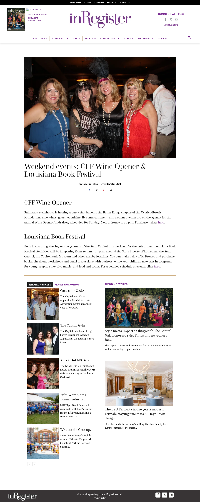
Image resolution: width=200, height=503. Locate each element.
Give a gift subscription (34, 19)
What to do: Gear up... (76, 430)
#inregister (171, 25)
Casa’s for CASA (72, 290)
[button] (189, 37)
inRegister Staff (112, 183)
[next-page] (34, 464)
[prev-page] (29, 464)
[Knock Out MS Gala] (43, 373)
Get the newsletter (38, 14)
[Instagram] (176, 19)
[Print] (111, 190)
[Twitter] (170, 19)
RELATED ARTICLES (40, 284)
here (161, 222)
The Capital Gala (72, 325)
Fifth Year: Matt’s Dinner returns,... (73, 397)
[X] (96, 190)
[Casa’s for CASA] (43, 304)
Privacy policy (100, 497)
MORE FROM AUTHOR (67, 284)
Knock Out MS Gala (74, 360)
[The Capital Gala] (43, 339)
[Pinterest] (103, 190)
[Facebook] (165, 19)
